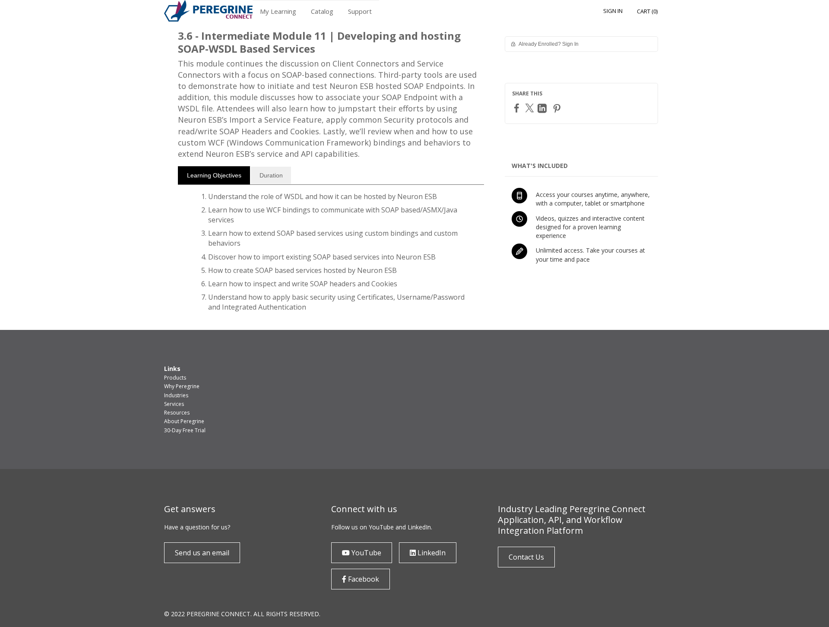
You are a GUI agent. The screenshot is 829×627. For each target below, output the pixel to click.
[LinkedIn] (543, 108)
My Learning (278, 11)
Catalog (322, 11)
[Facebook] (517, 107)
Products (175, 377)
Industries (176, 395)
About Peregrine (184, 421)
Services (174, 404)
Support (360, 11)
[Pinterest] (557, 108)
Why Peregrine (181, 386)
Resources (177, 412)
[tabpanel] (331, 256)
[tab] (214, 175)
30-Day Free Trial (185, 430)
